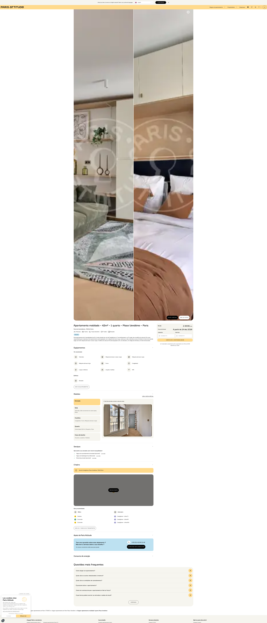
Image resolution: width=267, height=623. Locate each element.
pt (259, 7)
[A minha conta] (264, 7)
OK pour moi (23, 616)
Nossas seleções (154, 620)
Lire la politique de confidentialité (11, 611)
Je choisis (9, 616)
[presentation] (217, 7)
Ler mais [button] (103, 453)
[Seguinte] (191, 165)
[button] (3, 620)
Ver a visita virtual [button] (147, 396)
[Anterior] (76, 165)
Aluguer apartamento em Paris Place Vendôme (63, 610)
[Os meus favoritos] (248, 7)
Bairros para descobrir (200, 620)
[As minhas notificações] (255, 7)
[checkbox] (188, 12)
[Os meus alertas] (252, 7)
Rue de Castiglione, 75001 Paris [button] (84, 329)
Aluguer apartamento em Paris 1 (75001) (39, 610)
